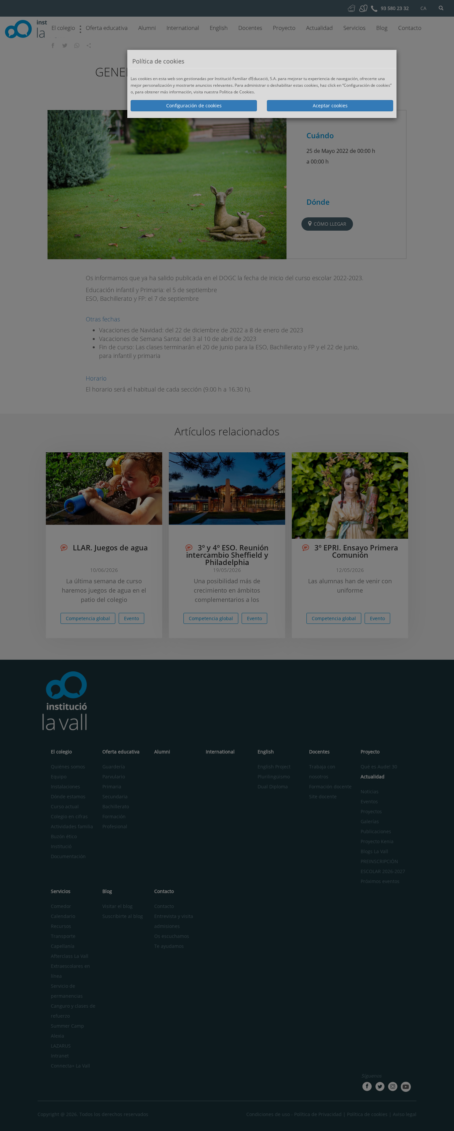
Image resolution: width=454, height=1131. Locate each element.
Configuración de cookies (194, 105)
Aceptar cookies (330, 105)
